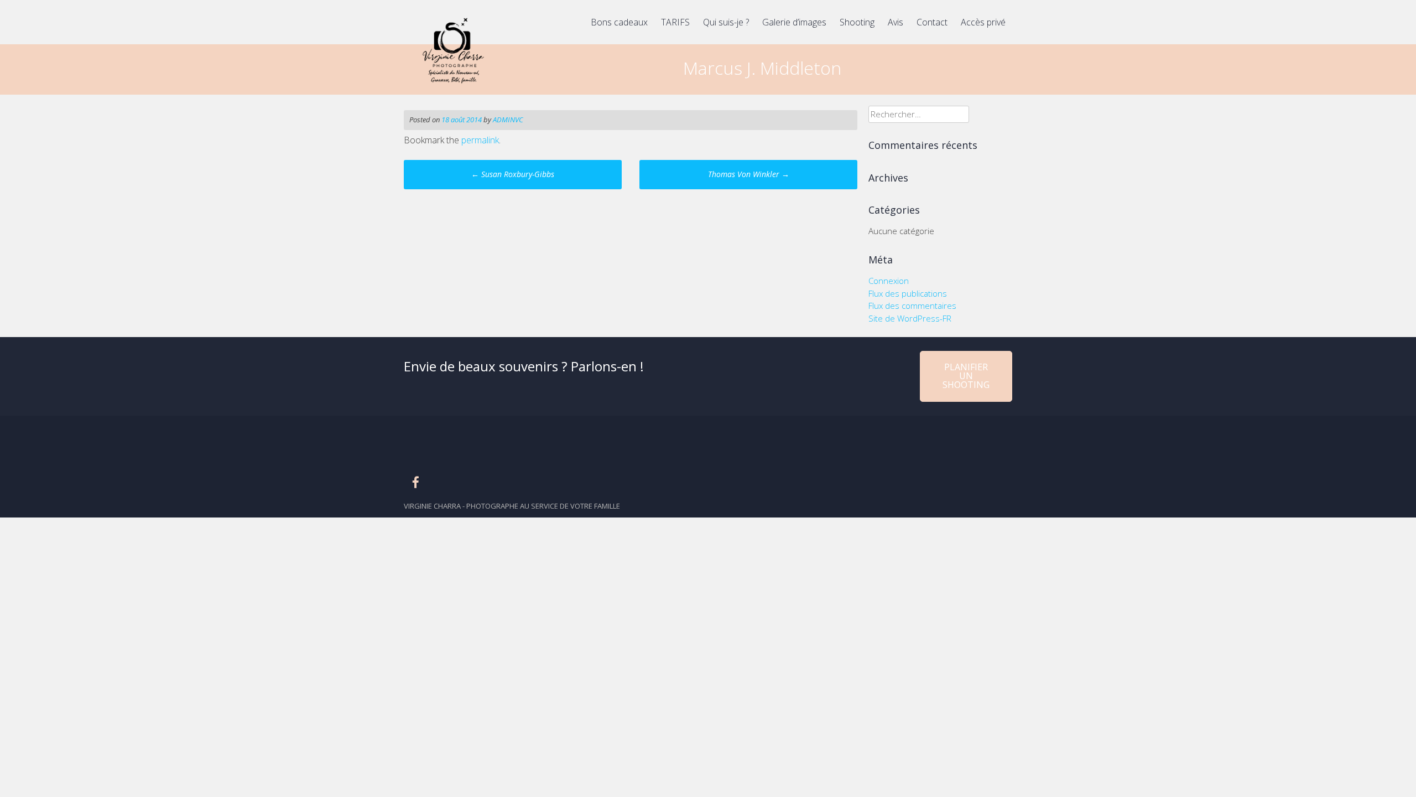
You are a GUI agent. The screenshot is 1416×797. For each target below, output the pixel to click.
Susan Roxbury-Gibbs (512, 174)
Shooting (857, 22)
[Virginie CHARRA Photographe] (452, 86)
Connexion (888, 280)
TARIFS (675, 22)
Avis (895, 22)
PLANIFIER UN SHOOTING (966, 376)
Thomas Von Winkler (748, 174)
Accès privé (983, 22)
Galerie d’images (794, 22)
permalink (480, 140)
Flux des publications (907, 293)
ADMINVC (508, 120)
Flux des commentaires (912, 305)
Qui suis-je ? (726, 22)
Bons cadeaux (619, 22)
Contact (932, 22)
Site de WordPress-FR (909, 318)
